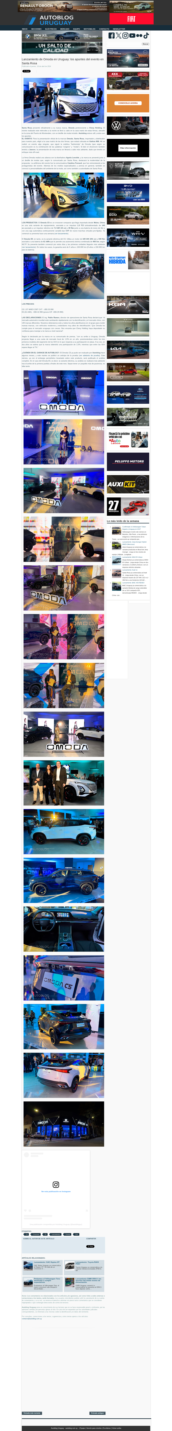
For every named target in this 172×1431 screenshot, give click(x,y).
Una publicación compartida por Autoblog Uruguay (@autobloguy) (56, 1224)
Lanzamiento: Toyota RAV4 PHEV (87, 1263)
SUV (76, 1234)
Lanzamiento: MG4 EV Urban (132, 557)
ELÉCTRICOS (51, 29)
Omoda (67, 1234)
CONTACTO (104, 29)
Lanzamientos (56, 1234)
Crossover (36, 1234)
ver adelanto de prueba (89, 355)
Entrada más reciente (32, 1413)
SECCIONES (36, 29)
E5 (45, 1234)
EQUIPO (76, 29)
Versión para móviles (94, 1428)
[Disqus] (63, 1377)
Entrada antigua (97, 1413)
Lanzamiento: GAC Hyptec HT (47, 1262)
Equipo (82, 1428)
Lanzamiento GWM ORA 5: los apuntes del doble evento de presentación (88, 1280)
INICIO (24, 29)
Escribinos (107, 1428)
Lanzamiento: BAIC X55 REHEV (133, 583)
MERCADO (64, 29)
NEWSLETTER (119, 29)
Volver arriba (116, 1428)
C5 (27, 1234)
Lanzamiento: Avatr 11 (129, 570)
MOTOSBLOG (89, 29)
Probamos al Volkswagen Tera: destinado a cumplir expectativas (47, 1280)
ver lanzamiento (61, 234)
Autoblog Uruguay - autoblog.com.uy (64, 1428)
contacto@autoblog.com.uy (32, 1319)
